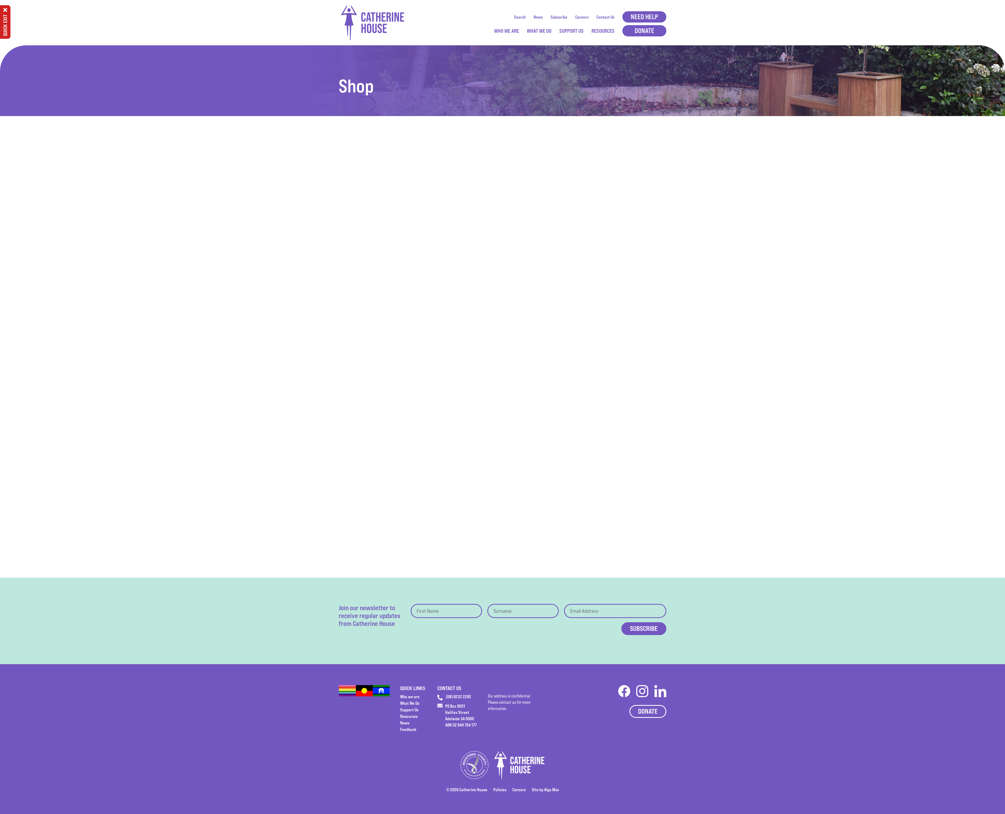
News (538, 17)
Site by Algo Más (545, 789)
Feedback (408, 729)
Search (520, 17)
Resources (603, 31)
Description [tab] (413, 300)
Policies (499, 789)
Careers (582, 17)
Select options (412, 514)
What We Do (539, 31)
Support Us (571, 31)
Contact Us (605, 17)
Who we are (506, 31)
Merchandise (536, 257)
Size (511, 222)
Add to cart (521, 239)
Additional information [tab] (451, 300)
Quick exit (5, 25)
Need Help (644, 17)
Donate (644, 31)
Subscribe (559, 17)
